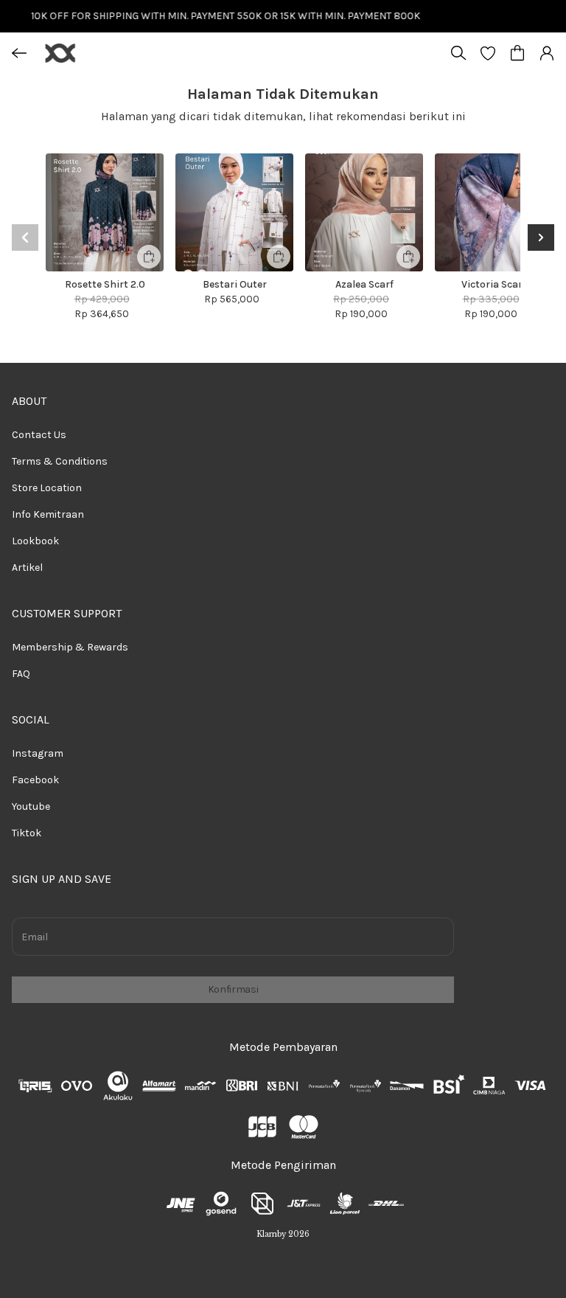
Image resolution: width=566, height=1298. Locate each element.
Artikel (27, 567)
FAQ (21, 673)
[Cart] (517, 53)
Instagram (37, 753)
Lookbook (35, 541)
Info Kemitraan (48, 514)
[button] (488, 53)
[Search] (458, 53)
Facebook (35, 780)
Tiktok (26, 833)
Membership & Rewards (70, 647)
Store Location (47, 488)
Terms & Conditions (60, 461)
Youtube (31, 806)
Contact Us (39, 434)
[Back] (19, 53)
